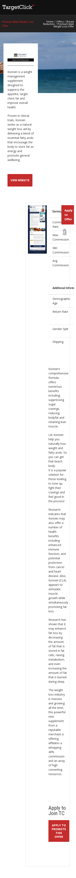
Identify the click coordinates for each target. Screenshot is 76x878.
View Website (20, 180)
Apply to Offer (68, 214)
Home (50, 21)
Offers (60, 21)
